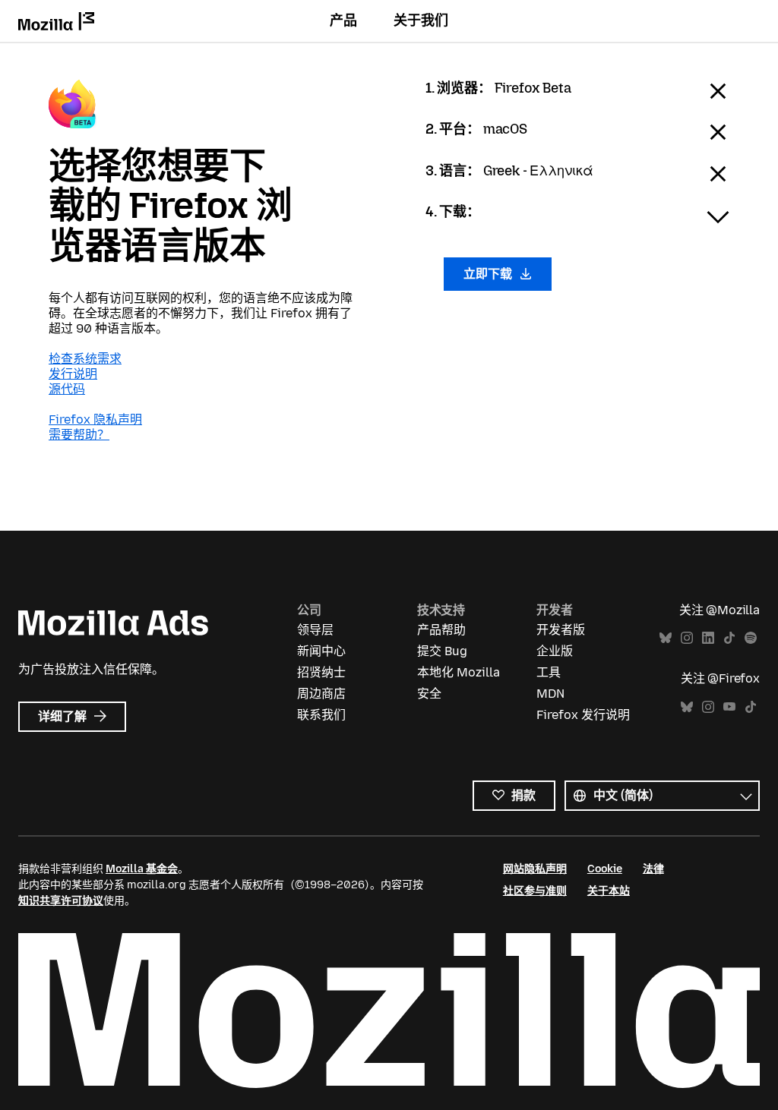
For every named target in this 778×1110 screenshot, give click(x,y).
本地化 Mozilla (458, 672)
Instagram (687, 638)
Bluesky (665, 638)
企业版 (554, 651)
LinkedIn (708, 638)
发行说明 (73, 374)
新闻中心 (321, 651)
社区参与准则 (535, 891)
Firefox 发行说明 (583, 715)
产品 (343, 20)
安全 (429, 693)
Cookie (604, 868)
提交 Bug (442, 651)
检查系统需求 (85, 359)
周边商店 (321, 693)
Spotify (751, 638)
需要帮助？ (79, 434)
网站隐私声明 (535, 868)
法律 (653, 868)
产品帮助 (441, 630)
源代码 (67, 389)
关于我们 (421, 20)
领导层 (315, 630)
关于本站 (608, 891)
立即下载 (489, 273)
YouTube (729, 707)
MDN (550, 693)
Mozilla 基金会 (142, 868)
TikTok (729, 638)
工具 (548, 672)
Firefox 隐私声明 (95, 419)
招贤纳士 (321, 672)
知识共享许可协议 (60, 900)
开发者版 (560, 630)
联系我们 (321, 715)
